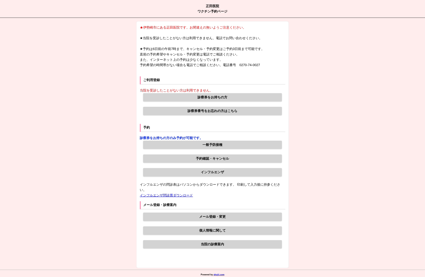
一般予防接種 (212, 144)
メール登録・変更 (212, 216)
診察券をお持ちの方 (212, 97)
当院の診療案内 (212, 244)
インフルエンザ (212, 172)
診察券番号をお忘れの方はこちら (212, 111)
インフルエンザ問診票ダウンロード (166, 195)
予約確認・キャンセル (212, 158)
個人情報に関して (212, 230)
